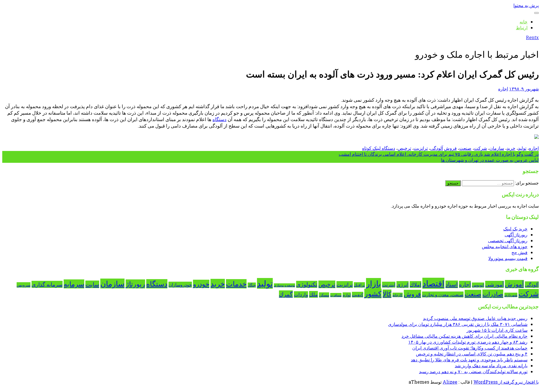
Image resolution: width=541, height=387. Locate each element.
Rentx (532, 37)
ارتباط (521, 27)
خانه (523, 22)
